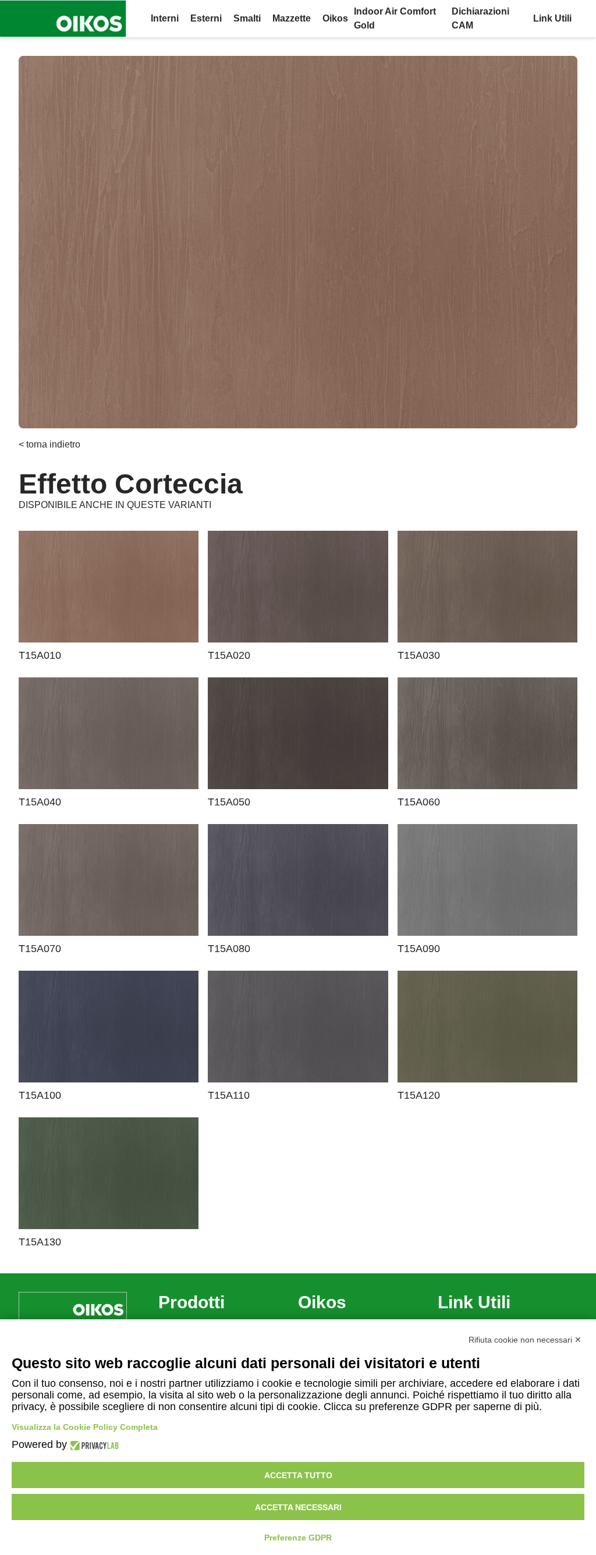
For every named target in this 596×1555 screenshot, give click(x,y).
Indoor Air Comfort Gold (395, 18)
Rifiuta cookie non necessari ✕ (525, 1339)
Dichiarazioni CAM (480, 18)
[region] (298, 242)
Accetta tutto (298, 1475)
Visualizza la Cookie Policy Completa (85, 1427)
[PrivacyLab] (93, 1445)
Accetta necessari (298, 1507)
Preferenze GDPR (298, 1537)
